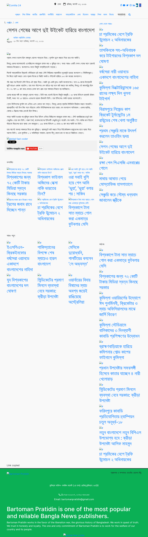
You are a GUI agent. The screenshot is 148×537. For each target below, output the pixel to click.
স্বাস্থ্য (93, 14)
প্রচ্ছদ (17, 14)
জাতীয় (35, 14)
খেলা (79, 14)
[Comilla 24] (14, 5)
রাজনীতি (42, 14)
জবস (105, 14)
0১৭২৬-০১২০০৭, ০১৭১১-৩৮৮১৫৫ (75, 494)
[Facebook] (120, 5)
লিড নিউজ (26, 14)
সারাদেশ (59, 14)
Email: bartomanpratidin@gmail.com (74, 499)
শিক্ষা (99, 14)
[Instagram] (130, 5)
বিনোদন (85, 14)
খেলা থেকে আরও (105, 23)
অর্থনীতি (51, 14)
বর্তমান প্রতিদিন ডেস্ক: (22, 37)
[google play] (136, 5)
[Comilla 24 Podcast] (139, 5)
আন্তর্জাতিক (70, 14)
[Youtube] (123, 5)
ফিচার (111, 14)
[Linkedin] (133, 5)
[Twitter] (126, 5)
